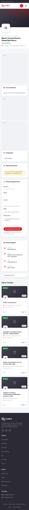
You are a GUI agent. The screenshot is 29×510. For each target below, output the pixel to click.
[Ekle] (21, 5)
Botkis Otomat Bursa (9, 302)
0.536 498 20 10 (12, 262)
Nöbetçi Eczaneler (6, 481)
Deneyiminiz (7, 215)
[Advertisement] (14, 68)
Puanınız (6, 186)
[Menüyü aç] (25, 5)
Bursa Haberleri (5, 451)
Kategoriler (4, 443)
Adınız (5, 192)
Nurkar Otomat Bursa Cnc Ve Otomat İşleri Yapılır (12, 363)
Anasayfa (4, 36)
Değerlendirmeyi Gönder (13, 229)
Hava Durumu (5, 473)
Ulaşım (3, 477)
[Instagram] (9, 430)
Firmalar (9, 36)
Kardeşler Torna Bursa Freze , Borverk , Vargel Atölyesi (12, 332)
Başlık (5, 208)
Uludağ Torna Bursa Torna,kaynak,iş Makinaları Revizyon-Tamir (11, 394)
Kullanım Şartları (17, 507)
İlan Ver (3, 463)
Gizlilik (9, 507)
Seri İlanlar (4, 447)
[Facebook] (3, 430)
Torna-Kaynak (15, 36)
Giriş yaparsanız (7, 232)
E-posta (5, 200)
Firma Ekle (4, 459)
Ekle (3, 455)
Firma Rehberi (5, 439)
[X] (6, 430)
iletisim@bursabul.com (8, 1)
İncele (22, 312)
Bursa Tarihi (4, 485)
